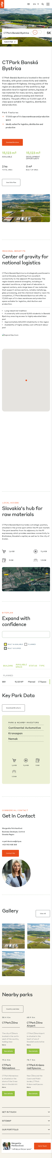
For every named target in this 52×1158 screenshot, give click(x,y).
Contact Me (10, 853)
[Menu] (47, 4)
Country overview (12, 1009)
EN (34, 4)
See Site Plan (11, 182)
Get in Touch (42, 1146)
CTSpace (42, 681)
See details (8, 1051)
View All (43, 913)
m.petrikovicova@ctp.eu (11, 841)
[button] (26, 380)
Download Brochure (12, 142)
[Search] (42, 4)
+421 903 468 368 (9, 844)
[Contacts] (28, 4)
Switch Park (8, 42)
